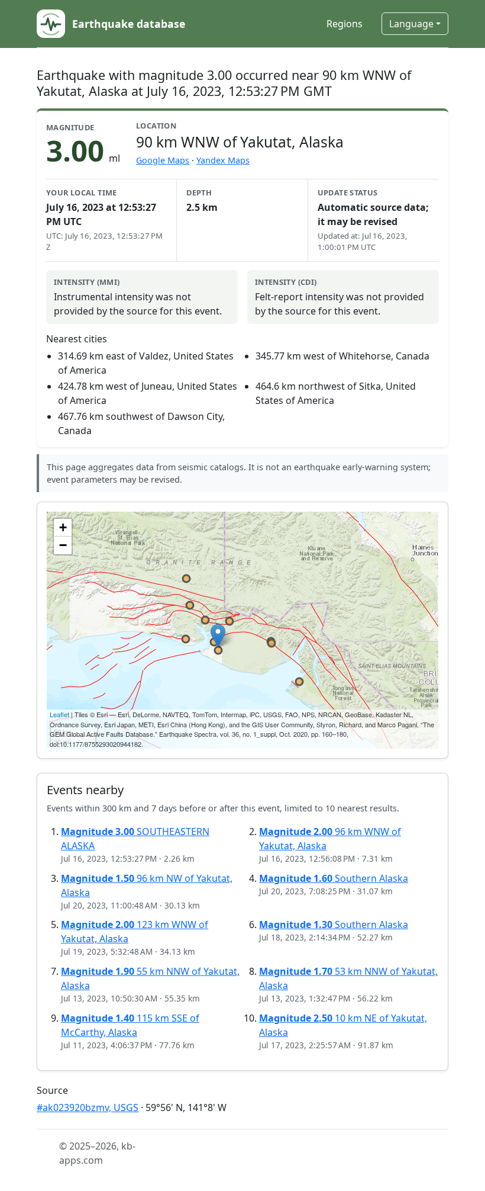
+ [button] (63, 527)
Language (411, 23)
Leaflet (59, 714)
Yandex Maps (223, 160)
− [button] (63, 545)
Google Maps (162, 160)
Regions (344, 23)
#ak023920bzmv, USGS (87, 1107)
